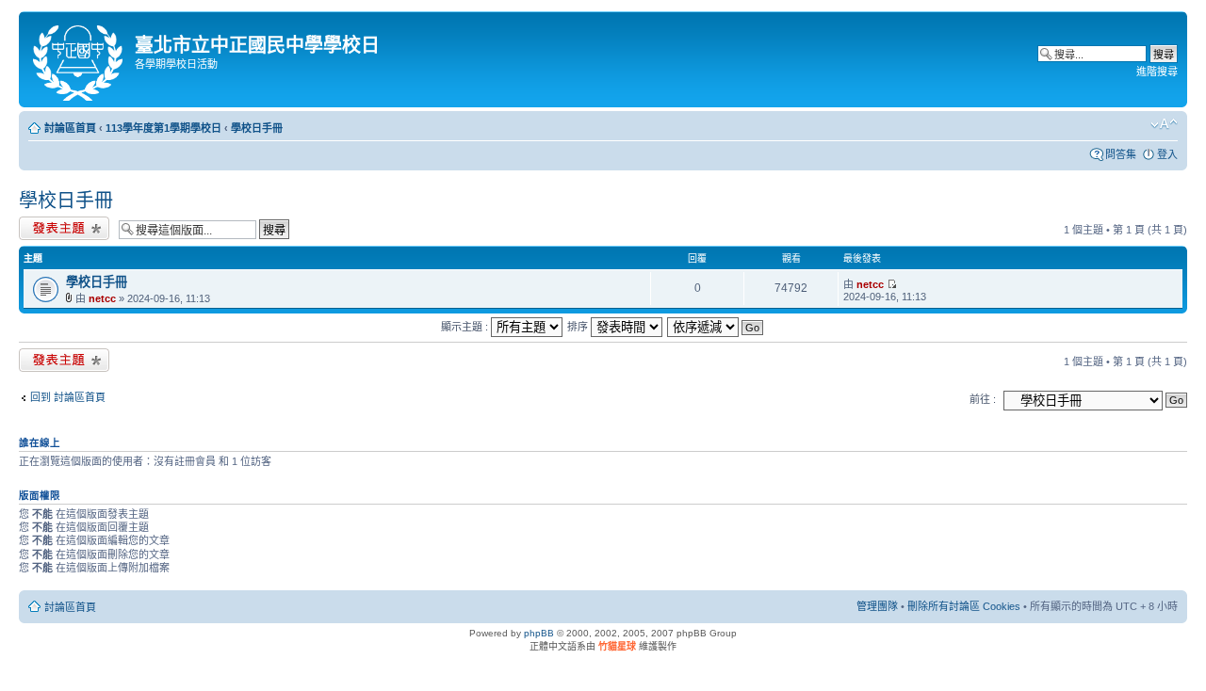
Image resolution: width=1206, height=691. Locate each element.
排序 (579, 326)
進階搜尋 (1157, 71)
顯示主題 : (466, 326)
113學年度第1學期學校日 (163, 128)
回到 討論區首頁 (68, 397)
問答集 (1120, 154)
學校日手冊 (257, 128)
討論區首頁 (70, 128)
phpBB (539, 633)
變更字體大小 (1164, 124)
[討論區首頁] (79, 59)
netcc (102, 298)
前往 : (983, 399)
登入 (1167, 154)
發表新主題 (45, 225)
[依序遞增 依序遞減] (716, 326)
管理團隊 (877, 606)
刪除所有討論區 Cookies (963, 606)
